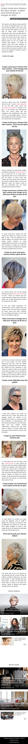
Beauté (2, 613)
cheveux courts (9, 463)
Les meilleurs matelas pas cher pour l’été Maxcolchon (13, 704)
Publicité (22, 738)
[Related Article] (14, 626)
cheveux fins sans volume (9, 107)
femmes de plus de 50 (18, 293)
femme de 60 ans (20, 172)
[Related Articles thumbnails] (7, 649)
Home (2, 3)
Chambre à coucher (6, 708)
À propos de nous (14, 740)
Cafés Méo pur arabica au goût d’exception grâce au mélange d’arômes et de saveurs (13, 681)
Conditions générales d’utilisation (11, 738)
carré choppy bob (21, 104)
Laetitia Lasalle (14, 18)
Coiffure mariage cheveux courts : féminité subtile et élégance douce (20, 639)
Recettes (3, 687)
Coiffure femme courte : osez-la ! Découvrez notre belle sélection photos (12, 608)
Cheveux (3, 634)
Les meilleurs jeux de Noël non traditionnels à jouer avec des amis (20, 713)
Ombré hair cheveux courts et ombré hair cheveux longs (14, 630)
